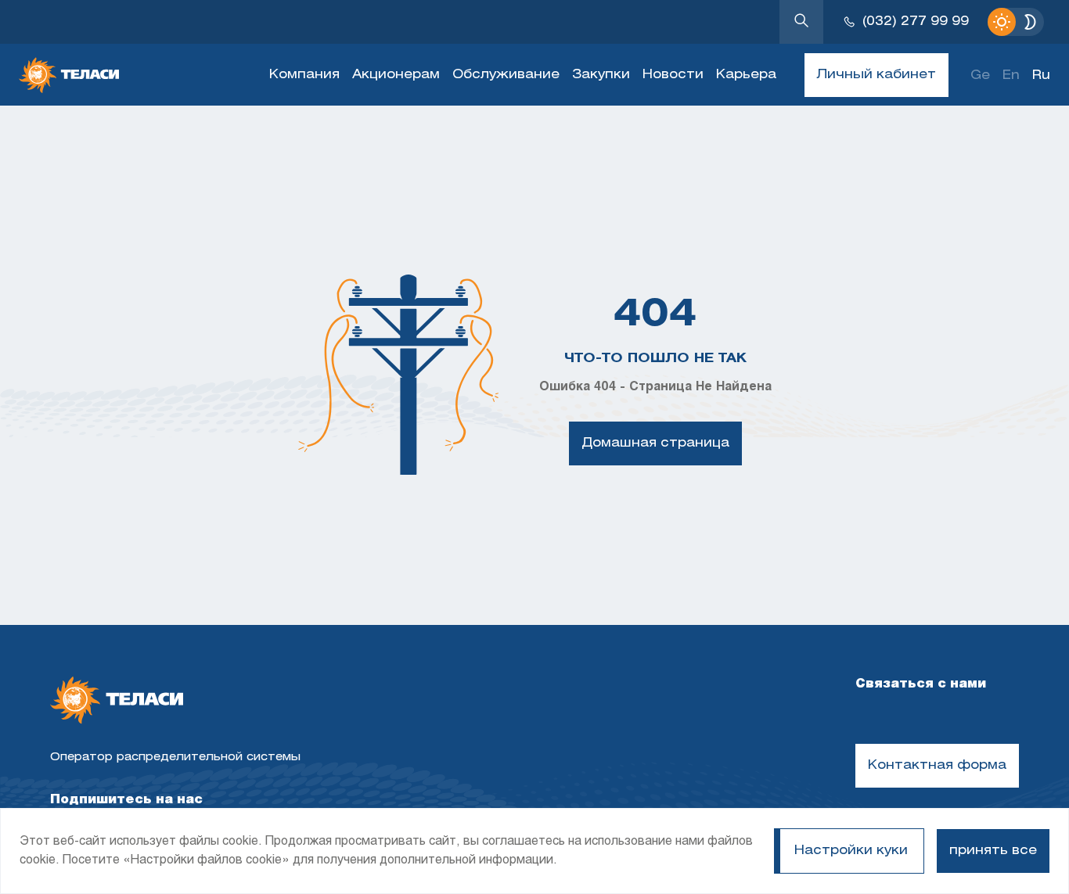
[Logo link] (69, 75)
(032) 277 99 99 (915, 21)
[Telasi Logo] (116, 702)
